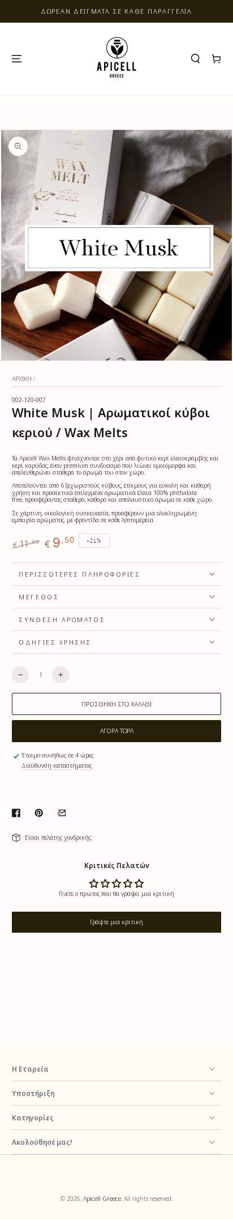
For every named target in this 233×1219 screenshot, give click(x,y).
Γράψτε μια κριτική (116, 922)
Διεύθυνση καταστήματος (56, 765)
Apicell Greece (102, 1199)
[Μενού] (16, 58)
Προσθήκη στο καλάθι (116, 704)
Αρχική (22, 379)
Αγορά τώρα (116, 731)
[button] (195, 58)
